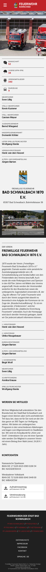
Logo (26, 5)
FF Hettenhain (35, 527)
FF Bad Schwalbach (15, 524)
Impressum (22, 544)
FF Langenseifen (10, 531)
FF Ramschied (37, 531)
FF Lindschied (24, 531)
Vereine (9, 13)
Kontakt (22, 551)
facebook (22, 547)
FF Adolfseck (31, 524)
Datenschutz (22, 540)
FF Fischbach (9, 527)
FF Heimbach (22, 527)
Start (2, 13)
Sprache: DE (23, 557)
